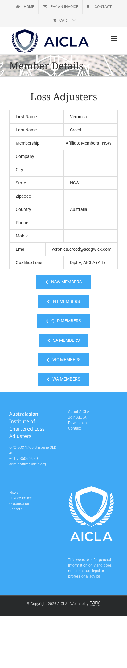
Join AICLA (77, 417)
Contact (74, 428)
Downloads (77, 423)
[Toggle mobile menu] (114, 38)
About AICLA (78, 412)
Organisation (19, 503)
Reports (15, 509)
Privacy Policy (20, 498)
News (13, 492)
